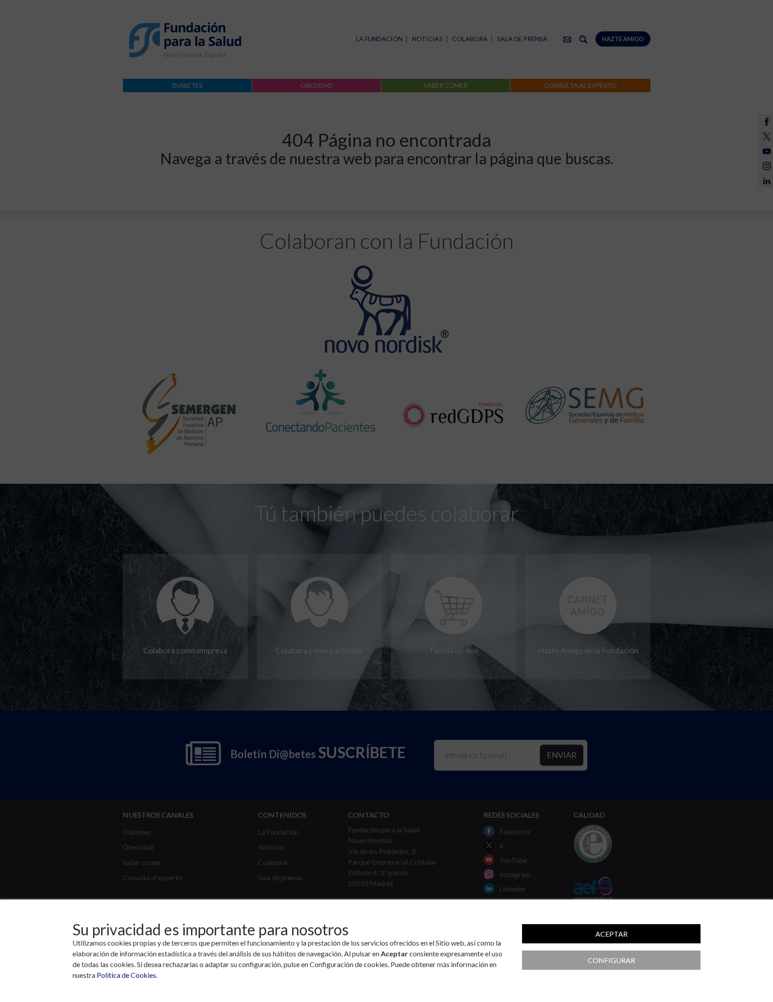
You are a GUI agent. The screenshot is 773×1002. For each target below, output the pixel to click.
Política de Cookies (126, 975)
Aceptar (611, 934)
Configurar (611, 960)
